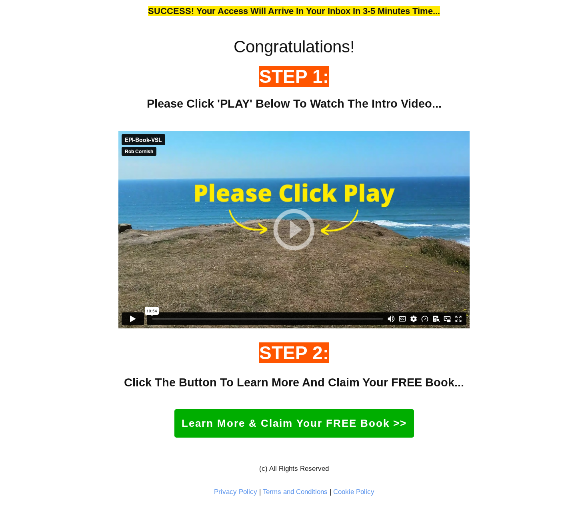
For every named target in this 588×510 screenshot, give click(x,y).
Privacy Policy (235, 492)
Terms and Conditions (295, 492)
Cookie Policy (353, 492)
